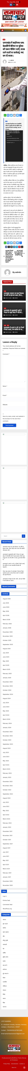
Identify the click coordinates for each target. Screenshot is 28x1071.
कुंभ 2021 (5, 923)
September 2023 (8, 744)
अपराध (4, 919)
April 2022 (6, 814)
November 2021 (7, 835)
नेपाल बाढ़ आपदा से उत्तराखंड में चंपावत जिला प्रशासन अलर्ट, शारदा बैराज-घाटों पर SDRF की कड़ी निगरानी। (13, 572)
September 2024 (8, 694)
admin (12, 60)
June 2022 (6, 806)
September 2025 (8, 644)
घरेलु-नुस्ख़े (5, 940)
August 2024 (6, 698)
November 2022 (8, 785)
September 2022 (8, 794)
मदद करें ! (5, 965)
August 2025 (6, 648)
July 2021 (6, 852)
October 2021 (7, 839)
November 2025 (8, 636)
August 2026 (6, 599)
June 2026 (6, 607)
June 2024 (6, 707)
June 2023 (6, 756)
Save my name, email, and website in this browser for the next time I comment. (13, 419)
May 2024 (6, 711)
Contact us (22, 1063)
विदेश (4, 994)
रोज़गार (4, 990)
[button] (22, 30)
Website (5, 404)
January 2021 (7, 877)
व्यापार (4, 998)
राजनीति (5, 982)
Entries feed (6, 900)
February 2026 (7, 623)
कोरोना (4, 928)
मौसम (8, 325)
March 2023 (6, 769)
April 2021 (6, 864)
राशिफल (5, 986)
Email (5, 395)
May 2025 (6, 661)
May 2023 (6, 761)
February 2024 (7, 723)
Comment (6, 354)
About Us (14, 1067)
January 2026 (7, 628)
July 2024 (6, 702)
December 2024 (8, 682)
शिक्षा (4, 1002)
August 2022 (6, 798)
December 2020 (8, 881)
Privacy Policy (6, 1063)
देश (3, 948)
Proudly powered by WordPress (10, 1058)
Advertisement (14, 1063)
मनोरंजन (5, 969)
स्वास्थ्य (4, 1007)
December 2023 (8, 731)
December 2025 (8, 632)
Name (5, 386)
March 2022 (6, 819)
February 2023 (7, 773)
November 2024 (8, 686)
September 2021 (8, 844)
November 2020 (8, 885)
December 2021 (7, 831)
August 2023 (6, 748)
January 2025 (7, 677)
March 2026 (6, 619)
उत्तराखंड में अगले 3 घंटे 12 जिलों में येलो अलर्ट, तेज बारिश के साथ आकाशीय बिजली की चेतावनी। (14, 329)
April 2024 (6, 715)
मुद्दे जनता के (5, 973)
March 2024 (6, 719)
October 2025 (7, 640)
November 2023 (8, 736)
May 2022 (6, 810)
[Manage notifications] (24, 1067)
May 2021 (6, 860)
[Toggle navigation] (13, 30)
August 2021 (6, 848)
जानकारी (5, 944)
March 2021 (6, 868)
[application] (14, 146)
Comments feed (7, 904)
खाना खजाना (6, 932)
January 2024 (7, 727)
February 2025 (7, 673)
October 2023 (7, 740)
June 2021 (6, 856)
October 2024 (7, 690)
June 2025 (6, 657)
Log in (5, 896)
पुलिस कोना (5, 957)
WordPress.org (7, 908)
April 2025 (6, 665)
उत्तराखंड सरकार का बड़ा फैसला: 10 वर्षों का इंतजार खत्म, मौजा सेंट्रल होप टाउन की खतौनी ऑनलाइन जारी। (13, 548)
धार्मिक (4, 953)
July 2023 (6, 752)
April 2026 (6, 615)
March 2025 (6, 669)
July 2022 (6, 802)
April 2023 (6, 765)
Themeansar (15, 1060)
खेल (4, 936)
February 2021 (7, 873)
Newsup (24, 1058)
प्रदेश (4, 39)
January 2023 (7, 777)
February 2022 (7, 823)
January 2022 (7, 827)
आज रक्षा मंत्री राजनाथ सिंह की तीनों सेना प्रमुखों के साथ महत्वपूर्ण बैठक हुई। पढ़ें (18, 253)
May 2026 (6, 611)
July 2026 (6, 603)
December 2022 (8, 781)
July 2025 (6, 653)
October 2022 (7, 790)
